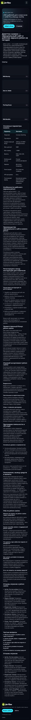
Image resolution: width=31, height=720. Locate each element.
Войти (17, 710)
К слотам (19, 26)
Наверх (3, 717)
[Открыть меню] (26, 2)
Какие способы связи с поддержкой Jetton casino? (14, 639)
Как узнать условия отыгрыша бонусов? (13, 647)
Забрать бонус (9, 26)
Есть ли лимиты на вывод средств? (15, 650)
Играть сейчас (7, 710)
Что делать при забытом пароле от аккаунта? (14, 643)
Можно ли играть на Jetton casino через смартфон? (14, 635)
